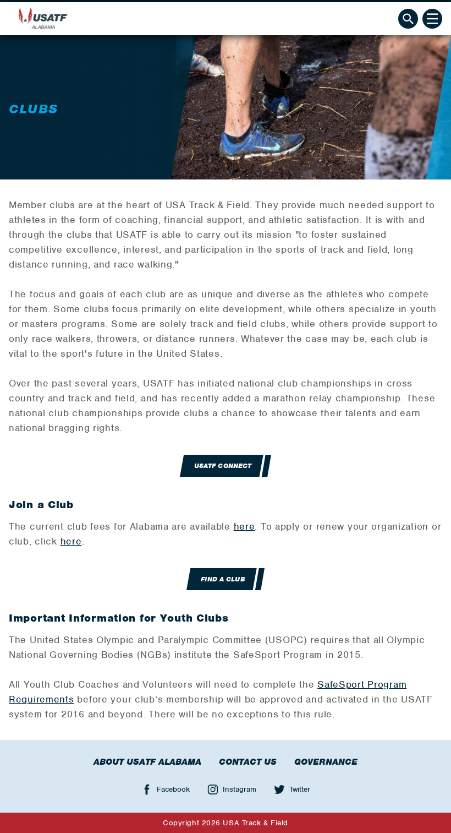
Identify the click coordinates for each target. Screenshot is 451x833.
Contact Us (248, 762)
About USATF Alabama (147, 762)
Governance (326, 762)
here (244, 526)
